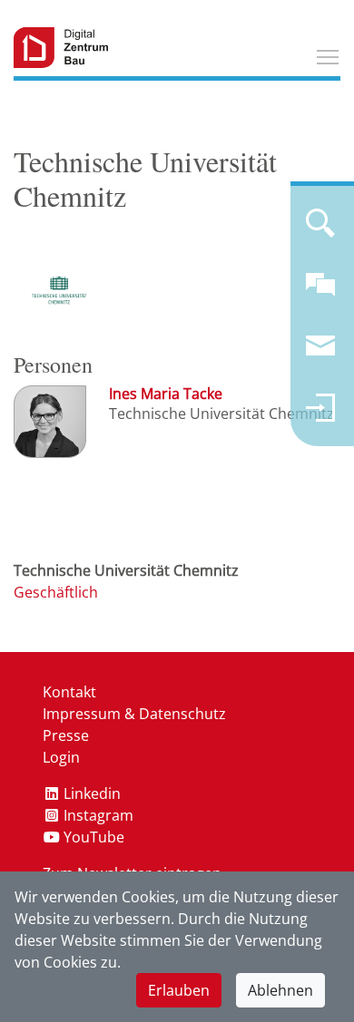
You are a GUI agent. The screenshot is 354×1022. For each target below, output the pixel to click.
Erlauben (179, 990)
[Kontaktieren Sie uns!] (320, 292)
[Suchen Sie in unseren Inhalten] (320, 230)
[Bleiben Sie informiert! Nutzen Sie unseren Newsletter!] (320, 354)
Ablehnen (280, 990)
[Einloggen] (320, 415)
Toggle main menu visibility (327, 56)
